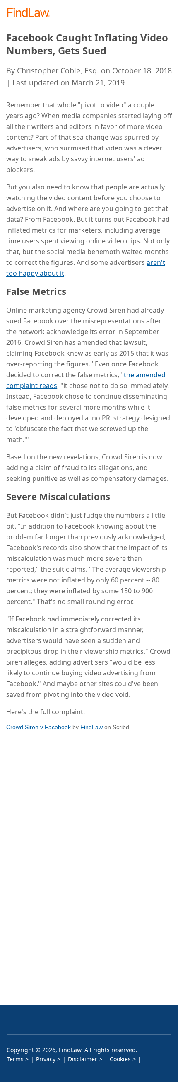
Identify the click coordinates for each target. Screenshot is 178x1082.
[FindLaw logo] (31, 13)
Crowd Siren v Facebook (38, 727)
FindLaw (91, 727)
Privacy (45, 1059)
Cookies (120, 1059)
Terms (15, 1059)
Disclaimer (82, 1059)
